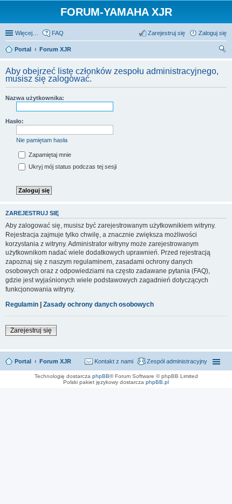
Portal (23, 49)
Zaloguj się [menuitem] (213, 33)
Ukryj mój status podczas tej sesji (72, 166)
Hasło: (14, 121)
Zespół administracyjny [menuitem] (177, 361)
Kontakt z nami (113, 361)
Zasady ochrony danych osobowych (98, 304)
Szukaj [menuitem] (223, 50)
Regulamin (21, 304)
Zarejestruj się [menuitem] (166, 33)
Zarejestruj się (31, 330)
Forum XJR (55, 361)
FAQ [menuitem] (58, 33)
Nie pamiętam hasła (41, 140)
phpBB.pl (157, 382)
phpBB (101, 376)
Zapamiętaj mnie (49, 154)
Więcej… (26, 33)
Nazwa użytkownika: (34, 98)
